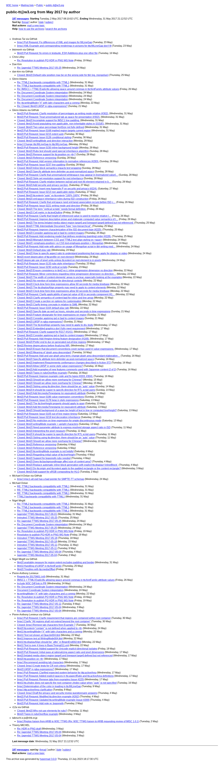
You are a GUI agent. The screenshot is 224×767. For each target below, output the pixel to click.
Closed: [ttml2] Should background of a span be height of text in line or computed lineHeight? (67, 410)
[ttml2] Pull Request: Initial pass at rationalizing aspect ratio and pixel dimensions (60, 652)
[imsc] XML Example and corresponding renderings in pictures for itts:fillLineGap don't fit (64, 45)
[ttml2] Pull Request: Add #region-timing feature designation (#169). (53, 338)
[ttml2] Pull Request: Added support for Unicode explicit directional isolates (57, 648)
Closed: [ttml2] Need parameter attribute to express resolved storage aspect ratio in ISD (64, 427)
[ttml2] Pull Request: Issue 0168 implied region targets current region (54, 130)
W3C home (12, 5)
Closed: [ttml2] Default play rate (34, 250)
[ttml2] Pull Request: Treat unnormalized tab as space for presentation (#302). (58, 117)
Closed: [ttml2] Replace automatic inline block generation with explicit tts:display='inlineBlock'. (67, 465)
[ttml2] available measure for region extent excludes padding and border (55, 562)
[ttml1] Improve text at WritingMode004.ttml (40, 638)
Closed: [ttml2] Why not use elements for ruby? (42, 710)
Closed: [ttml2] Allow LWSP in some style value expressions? (50, 366)
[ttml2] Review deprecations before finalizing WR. (43, 345)
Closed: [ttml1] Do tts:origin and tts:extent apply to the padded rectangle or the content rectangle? (69, 468)
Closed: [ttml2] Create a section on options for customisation (49, 301)
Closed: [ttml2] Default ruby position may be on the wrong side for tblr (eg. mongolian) (62, 75)
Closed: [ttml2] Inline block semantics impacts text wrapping (49, 168)
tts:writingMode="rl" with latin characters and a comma (46, 593)
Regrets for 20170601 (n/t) (31, 576)
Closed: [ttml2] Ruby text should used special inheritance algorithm (53, 151)
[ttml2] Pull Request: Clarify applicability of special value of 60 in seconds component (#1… (66, 294)
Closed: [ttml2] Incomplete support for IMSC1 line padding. (48, 120)
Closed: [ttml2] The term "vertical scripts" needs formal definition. (51, 209)
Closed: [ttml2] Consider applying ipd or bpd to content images (50, 233)
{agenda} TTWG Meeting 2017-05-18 (37, 541)
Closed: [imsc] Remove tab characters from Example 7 (46, 625)
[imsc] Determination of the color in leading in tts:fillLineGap (49, 686)
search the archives (56, 29)
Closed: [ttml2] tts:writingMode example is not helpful (45, 451)
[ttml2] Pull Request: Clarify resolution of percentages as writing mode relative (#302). (63, 113)
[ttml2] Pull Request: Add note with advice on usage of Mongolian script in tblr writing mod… (66, 246)
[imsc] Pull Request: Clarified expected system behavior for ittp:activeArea (56, 672)
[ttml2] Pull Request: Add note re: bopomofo (40, 703)
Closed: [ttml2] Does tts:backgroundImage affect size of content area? (54, 461)
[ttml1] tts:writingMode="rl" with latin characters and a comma (49, 631)
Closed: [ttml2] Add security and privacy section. (42, 185)
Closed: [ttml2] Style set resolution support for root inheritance (50, 178)
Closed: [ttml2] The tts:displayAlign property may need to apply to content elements (61, 287)
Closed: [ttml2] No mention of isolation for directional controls (49, 280)
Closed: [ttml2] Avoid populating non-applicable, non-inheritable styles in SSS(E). (60, 123)
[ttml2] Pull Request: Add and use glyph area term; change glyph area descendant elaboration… (68, 355)
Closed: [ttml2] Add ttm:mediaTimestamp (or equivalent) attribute (51, 393)
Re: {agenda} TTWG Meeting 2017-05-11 (39, 604)
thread (25, 22)
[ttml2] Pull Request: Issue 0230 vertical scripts (42, 267)
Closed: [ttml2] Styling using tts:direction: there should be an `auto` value (56, 386)
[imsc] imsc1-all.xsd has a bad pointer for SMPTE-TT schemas (50, 479)
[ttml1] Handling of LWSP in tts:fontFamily (39, 566)
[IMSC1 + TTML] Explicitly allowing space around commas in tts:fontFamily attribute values (66, 580)
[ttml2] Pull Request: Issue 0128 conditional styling (44, 137)
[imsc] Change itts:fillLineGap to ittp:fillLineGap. (42, 144)
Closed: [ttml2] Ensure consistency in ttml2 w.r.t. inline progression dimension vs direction (65, 270)
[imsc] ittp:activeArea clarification (34, 689)
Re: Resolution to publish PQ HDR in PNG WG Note (45, 60)
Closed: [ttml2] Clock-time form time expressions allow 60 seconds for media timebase (63, 284)
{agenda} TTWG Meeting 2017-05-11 (37, 548)
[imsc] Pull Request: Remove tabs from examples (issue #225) (50, 679)
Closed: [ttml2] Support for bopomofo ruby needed (44, 458)
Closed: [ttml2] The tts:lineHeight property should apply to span (51, 403)
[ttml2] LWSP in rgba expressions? (35, 669)
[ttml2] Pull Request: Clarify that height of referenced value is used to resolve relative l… (64, 216)
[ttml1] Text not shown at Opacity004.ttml (38, 635)
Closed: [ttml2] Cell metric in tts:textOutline (39, 212)
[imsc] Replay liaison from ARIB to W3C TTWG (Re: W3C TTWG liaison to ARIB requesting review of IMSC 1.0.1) (78, 721)
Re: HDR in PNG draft (29, 728)
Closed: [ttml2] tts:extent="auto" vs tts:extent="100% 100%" (48, 195)
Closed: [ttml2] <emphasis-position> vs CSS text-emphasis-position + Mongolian (60, 243)
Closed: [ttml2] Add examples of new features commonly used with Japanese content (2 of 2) (66, 369)
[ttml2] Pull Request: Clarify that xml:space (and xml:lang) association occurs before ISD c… (66, 202)
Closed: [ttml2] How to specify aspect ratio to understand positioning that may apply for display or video (72, 253)
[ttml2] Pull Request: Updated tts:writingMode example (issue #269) (53, 700)
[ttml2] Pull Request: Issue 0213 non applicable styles (46, 192)
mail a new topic (36, 25)
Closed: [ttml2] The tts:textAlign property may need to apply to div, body (55, 325)
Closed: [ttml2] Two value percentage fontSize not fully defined (50, 127)
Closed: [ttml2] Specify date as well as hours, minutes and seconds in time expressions (63, 311)
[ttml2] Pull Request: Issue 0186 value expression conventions (50, 396)
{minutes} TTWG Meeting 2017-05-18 (37, 538)
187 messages (20, 18)
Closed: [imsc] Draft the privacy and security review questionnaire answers (57, 693)
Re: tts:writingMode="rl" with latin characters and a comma (48, 102)
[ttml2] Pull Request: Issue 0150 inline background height (47, 147)
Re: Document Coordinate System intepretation (42, 92)
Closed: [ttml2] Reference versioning (36, 158)
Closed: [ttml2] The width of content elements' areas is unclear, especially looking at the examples (69, 277)
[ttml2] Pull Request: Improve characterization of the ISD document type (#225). (59, 229)
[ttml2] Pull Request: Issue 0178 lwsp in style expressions (48, 400)
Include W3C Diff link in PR (31, 583)
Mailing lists (27, 5)
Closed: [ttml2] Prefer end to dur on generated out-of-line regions (51, 342)
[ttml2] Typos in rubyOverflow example (37, 714)
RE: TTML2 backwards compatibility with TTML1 (43, 486)
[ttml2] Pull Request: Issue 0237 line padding (41, 164)
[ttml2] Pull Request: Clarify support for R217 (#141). (45, 332)
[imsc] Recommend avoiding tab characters (40, 662)
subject (49, 22)
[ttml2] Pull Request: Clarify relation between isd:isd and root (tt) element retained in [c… (64, 181)
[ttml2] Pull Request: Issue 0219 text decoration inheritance (48, 417)
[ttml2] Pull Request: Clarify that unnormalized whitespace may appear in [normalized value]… (67, 175)
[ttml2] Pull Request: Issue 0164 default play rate (43, 308)
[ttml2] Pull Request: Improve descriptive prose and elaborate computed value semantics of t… (67, 219)
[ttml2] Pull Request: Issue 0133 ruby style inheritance (46, 263)
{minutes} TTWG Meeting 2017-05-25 (37, 517)
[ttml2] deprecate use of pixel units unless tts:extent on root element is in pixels (59, 260)
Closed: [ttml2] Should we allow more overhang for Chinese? (49, 379)
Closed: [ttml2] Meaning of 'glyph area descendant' (44, 352)
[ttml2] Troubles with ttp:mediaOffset (36, 569)
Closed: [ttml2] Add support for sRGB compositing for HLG (48, 471)
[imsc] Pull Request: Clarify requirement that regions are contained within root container (64, 618)
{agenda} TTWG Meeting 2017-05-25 (37, 528)
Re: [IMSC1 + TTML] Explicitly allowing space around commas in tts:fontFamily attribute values (68, 89)
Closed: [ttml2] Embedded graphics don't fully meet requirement (51, 328)
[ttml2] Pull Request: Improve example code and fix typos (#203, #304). (55, 376)
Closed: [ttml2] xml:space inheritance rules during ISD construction (53, 199)
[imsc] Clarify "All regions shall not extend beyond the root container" (54, 621)
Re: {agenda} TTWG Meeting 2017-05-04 (39, 551)
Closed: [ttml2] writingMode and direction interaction (45, 140)
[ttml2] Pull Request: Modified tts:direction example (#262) (48, 696)
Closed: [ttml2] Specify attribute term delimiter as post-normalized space (55, 171)
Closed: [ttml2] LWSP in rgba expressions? (40, 321)
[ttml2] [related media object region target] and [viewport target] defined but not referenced (65, 655)
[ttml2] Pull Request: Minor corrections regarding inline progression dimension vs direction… (66, 274)
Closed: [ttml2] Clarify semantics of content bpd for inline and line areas (55, 297)
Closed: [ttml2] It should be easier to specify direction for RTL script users (56, 390)
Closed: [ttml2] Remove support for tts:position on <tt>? (46, 154)
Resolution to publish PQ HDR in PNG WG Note (43, 534)
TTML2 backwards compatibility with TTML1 (41, 496)
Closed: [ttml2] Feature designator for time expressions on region (52, 314)
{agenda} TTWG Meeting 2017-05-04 (37, 555)
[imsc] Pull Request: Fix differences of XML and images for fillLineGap (54, 42)
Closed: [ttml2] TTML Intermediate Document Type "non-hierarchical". (54, 226)
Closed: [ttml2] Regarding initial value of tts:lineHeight (46, 454)
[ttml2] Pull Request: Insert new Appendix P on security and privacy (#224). (57, 188)
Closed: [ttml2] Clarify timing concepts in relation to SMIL (47, 304)
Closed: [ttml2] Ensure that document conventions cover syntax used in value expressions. (65, 349)
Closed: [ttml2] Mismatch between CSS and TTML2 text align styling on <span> (59, 239)
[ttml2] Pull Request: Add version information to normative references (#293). (58, 161)
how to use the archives (31, 29)
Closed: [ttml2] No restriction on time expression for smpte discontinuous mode (59, 420)
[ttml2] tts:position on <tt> (30, 659)
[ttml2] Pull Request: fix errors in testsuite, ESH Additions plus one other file (57, 53)
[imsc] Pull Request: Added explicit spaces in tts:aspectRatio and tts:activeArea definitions (65, 676)
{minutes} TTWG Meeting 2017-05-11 (37, 545)
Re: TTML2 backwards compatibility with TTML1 (43, 82)
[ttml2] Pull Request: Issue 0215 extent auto (40, 134)
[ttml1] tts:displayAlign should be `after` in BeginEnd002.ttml (49, 642)
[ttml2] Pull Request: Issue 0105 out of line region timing (47, 414)
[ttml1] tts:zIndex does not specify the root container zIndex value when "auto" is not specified (67, 683)
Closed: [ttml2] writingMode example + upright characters (47, 424)
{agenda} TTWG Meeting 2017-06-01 (37, 514)
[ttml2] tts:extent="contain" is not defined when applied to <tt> (49, 628)
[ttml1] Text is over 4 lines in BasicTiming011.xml (43, 645)
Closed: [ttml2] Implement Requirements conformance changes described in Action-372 (64, 362)
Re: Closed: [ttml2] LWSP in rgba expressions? (42, 106)
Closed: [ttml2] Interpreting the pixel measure (41, 431)
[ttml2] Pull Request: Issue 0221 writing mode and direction (48, 205)
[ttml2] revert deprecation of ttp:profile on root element (45, 257)
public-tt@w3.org (55, 5)
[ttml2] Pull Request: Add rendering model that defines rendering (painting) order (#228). (64, 236)
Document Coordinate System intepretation (40, 590)
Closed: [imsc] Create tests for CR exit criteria (41, 665)
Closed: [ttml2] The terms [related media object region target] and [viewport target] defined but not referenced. (75, 222)
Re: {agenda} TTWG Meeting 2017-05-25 (39, 67)
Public (39, 5)
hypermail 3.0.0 (48, 759)
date (41, 22)
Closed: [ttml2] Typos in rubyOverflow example (42, 373)
